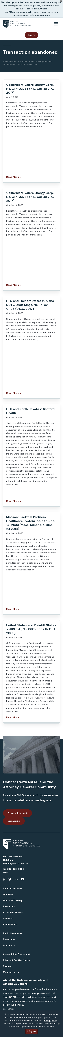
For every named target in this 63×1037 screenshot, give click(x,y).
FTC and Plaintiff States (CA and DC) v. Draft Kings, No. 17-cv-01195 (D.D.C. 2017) (30, 305)
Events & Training (12, 900)
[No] (59, 1023)
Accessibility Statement (16, 954)
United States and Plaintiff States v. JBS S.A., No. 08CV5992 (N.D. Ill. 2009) (31, 629)
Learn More (8, 1009)
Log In (31, 35)
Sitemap (7, 966)
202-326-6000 (15, 869)
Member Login (11, 972)
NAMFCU (8, 918)
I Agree (31, 1031)
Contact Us (9, 945)
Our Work (8, 894)
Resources (9, 906)
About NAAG (10, 924)
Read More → (14, 177)
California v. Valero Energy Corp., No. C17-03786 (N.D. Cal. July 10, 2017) (30, 89)
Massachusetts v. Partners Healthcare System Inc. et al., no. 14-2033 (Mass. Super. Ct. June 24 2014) (30, 523)
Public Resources (12, 933)
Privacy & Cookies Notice (16, 960)
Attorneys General (13, 912)
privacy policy (50, 1020)
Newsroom (9, 939)
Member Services (12, 888)
